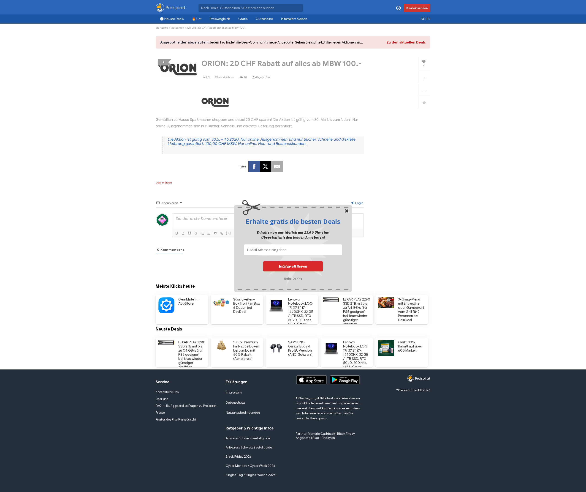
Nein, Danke (293, 278)
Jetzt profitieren (293, 266)
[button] (293, 221)
